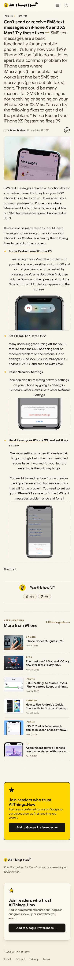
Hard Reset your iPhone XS (28, 440)
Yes (31, 596)
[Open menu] (57, 5)
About (7, 959)
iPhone (8, 16)
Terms (46, 959)
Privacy (34, 959)
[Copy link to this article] (66, 130)
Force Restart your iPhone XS (30, 251)
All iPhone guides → (58, 622)
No (46, 596)
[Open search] (66, 5)
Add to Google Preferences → (37, 827)
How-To (22, 16)
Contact (20, 959)
